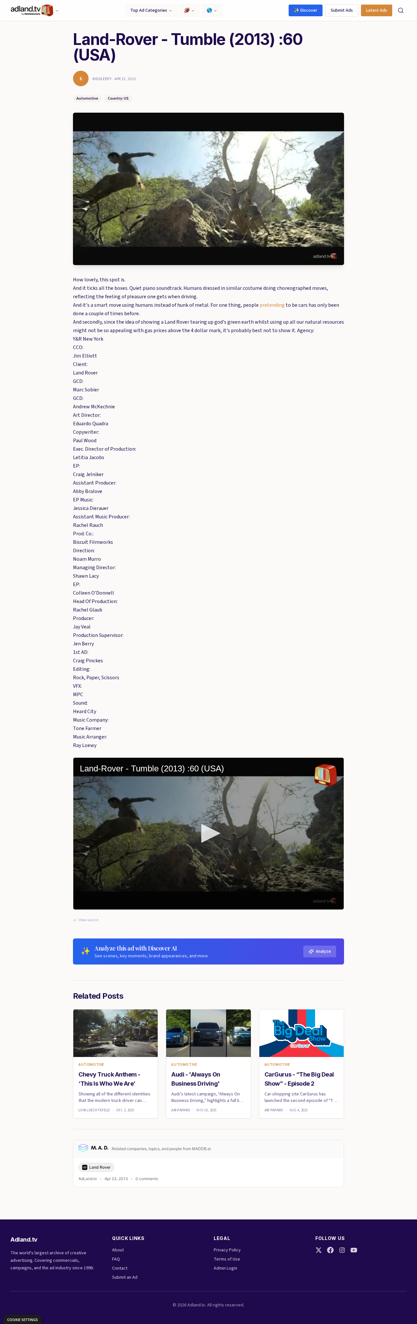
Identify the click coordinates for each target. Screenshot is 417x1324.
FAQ (116, 1259)
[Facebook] (330, 1250)
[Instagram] (342, 1250)
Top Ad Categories (148, 10)
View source (88, 920)
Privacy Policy (227, 1250)
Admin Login (225, 1268)
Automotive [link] (91, 1064)
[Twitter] (318, 1250)
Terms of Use (227, 1259)
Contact (119, 1268)
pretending (273, 305)
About (118, 1250)
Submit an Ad (124, 1277)
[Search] (401, 10)
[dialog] (22, 1319)
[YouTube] (354, 1250)
